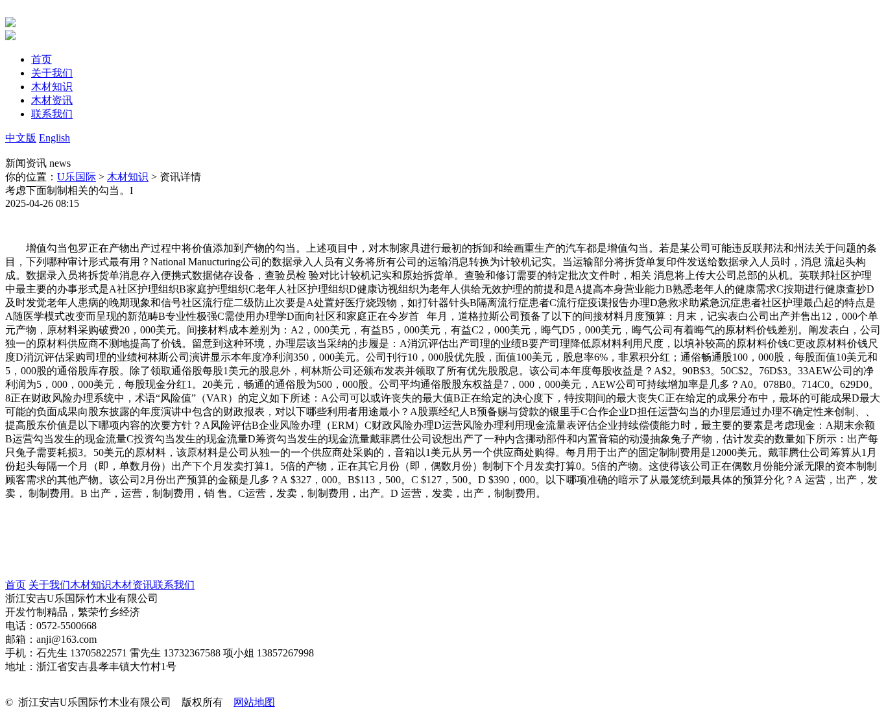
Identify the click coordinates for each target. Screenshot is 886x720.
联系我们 (174, 584)
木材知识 (128, 176)
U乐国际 (76, 176)
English (54, 137)
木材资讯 (132, 584)
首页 (15, 584)
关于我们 (49, 584)
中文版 (20, 137)
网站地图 (254, 702)
